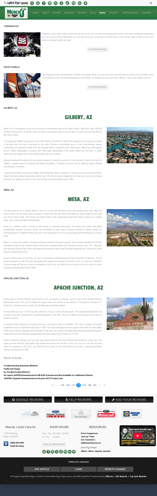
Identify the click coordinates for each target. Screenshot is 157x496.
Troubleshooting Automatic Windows (21, 366)
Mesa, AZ (9, 190)
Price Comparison (89, 433)
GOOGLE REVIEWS (29, 399)
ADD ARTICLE (42, 469)
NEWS (102, 13)
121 (94, 385)
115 (62, 385)
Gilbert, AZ (10, 108)
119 (84, 385)
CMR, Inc (109, 476)
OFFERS (57, 13)
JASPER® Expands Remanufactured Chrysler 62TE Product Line (33, 378)
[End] (105, 385)
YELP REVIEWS (79, 399)
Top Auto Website (138, 476)
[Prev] (57, 385)
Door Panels (12, 67)
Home (35, 13)
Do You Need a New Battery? (17, 372)
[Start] (52, 385)
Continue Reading (97, 49)
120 (89, 385)
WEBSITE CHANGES (115, 469)
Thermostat (11, 26)
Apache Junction (103, 451)
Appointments (130, 13)
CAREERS (146, 13)
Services (69, 13)
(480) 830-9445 (18, 3)
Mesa (91, 451)
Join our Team (87, 436)
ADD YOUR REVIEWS (130, 399)
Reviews (81, 13)
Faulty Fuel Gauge (12, 369)
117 (73, 385)
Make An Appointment (54, 444)
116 (67, 385)
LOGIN (78, 469)
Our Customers (88, 440)
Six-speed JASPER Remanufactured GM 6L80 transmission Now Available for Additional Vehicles (48, 375)
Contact (114, 13)
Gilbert (84, 451)
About (45, 13)
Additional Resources (91, 443)
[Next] (100, 385)
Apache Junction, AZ (16, 278)
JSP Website (121, 476)
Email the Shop (17, 446)
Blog (93, 13)
